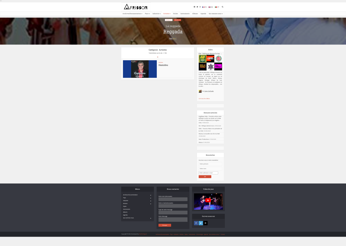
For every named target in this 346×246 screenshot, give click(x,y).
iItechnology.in (143, 234)
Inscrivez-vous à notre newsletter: (208, 160)
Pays (146, 13)
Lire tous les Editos (204, 98)
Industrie (156, 13)
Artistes (166, 13)
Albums (195, 13)
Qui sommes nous (215, 13)
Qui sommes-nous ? (214, 234)
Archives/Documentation (132, 13)
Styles (175, 13)
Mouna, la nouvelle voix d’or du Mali (209, 134)
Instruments (184, 13)
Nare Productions (204, 139)
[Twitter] (201, 223)
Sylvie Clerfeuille (209, 91)
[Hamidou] (140, 69)
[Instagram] (205, 223)
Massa (201, 142)
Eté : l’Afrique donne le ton (210, 54)
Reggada (173, 31)
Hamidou (163, 65)
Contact (223, 234)
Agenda (203, 13)
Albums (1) (177, 20)
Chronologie (199, 234)
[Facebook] (196, 223)
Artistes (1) (169, 20)
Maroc (174, 38)
